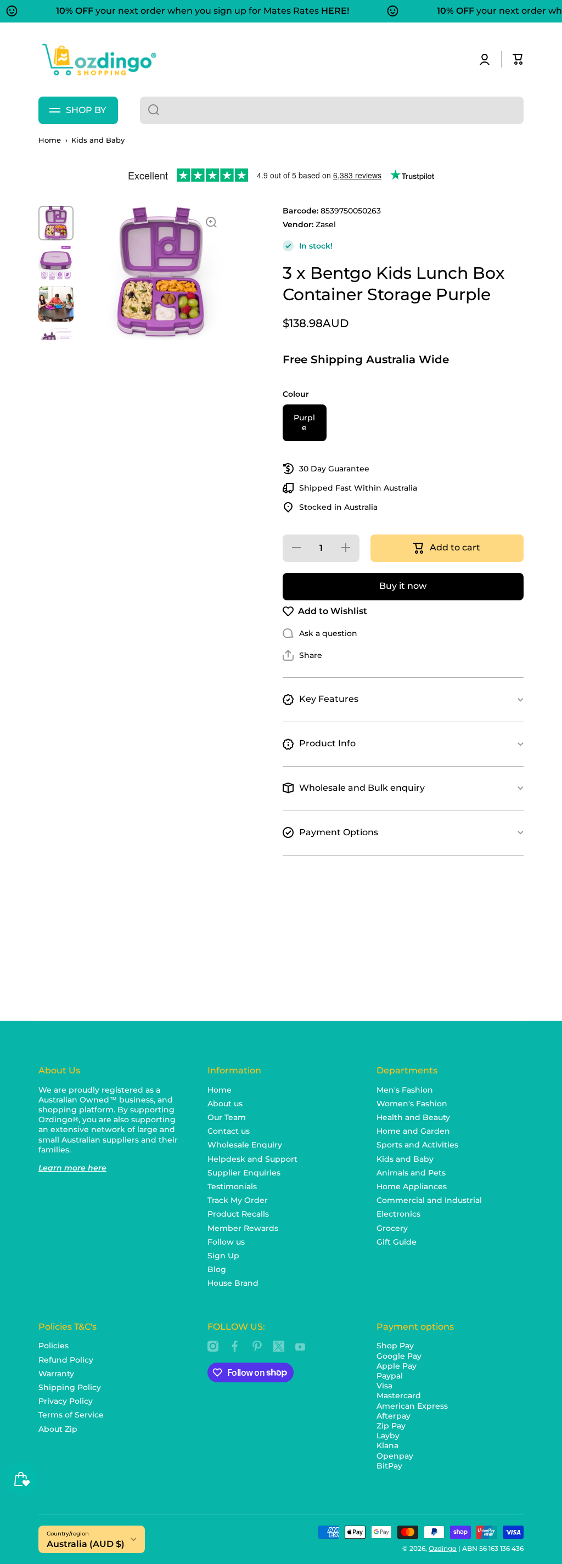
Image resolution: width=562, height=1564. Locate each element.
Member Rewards (242, 1228)
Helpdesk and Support (252, 1159)
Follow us (226, 1242)
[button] (518, 59)
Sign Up (223, 1256)
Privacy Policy (65, 1401)
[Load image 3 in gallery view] (56, 304)
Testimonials (232, 1186)
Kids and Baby (98, 140)
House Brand (232, 1283)
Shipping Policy (69, 1387)
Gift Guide (396, 1242)
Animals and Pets (411, 1173)
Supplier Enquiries (243, 1173)
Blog (216, 1269)
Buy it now (402, 586)
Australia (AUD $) (86, 1544)
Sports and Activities (417, 1145)
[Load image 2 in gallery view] (56, 263)
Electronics (398, 1214)
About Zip (57, 1429)
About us (225, 1104)
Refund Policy (65, 1360)
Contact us (228, 1131)
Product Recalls (238, 1214)
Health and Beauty (413, 1117)
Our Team (226, 1117)
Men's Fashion (404, 1090)
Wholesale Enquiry (244, 1145)
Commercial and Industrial (429, 1200)
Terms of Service (71, 1415)
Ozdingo (443, 1548)
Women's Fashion (411, 1104)
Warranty (56, 1374)
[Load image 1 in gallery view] (56, 223)
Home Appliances (411, 1186)
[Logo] (98, 59)
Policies (53, 1346)
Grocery (392, 1228)
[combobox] (332, 110)
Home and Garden (413, 1131)
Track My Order (237, 1200)
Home (49, 140)
